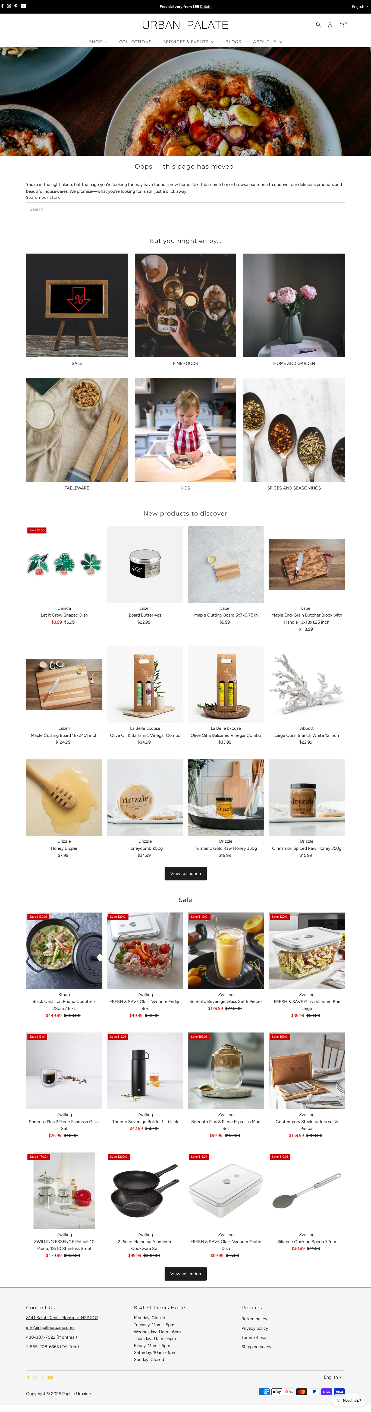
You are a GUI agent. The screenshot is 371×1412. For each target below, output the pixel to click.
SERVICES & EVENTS (186, 41)
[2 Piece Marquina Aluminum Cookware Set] (145, 1190)
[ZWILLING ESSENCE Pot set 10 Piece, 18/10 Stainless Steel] (64, 1190)
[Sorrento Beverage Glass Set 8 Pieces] (226, 950)
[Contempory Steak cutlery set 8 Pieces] (307, 1070)
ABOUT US (265, 41)
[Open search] (318, 25)
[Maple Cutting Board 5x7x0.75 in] (226, 564)
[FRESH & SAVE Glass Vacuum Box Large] (307, 950)
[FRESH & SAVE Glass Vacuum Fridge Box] (145, 950)
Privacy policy (254, 1328)
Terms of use (253, 1337)
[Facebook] (2, 6)
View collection (185, 873)
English (358, 6)
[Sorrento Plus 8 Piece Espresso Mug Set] (226, 1070)
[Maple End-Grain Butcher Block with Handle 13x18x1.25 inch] (307, 564)
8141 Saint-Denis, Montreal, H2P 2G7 (62, 1317)
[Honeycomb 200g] (145, 797)
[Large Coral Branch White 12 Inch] (307, 684)
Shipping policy (256, 1346)
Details (206, 6)
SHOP (96, 41)
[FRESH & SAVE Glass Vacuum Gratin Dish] (226, 1190)
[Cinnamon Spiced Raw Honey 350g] (307, 797)
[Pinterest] (16, 6)
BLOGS (233, 41)
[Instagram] (9, 6)
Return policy (254, 1318)
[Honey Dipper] (64, 797)
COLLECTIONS (135, 41)
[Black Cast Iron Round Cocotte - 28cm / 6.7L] (64, 950)
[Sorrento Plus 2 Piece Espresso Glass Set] (64, 1070)
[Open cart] (342, 25)
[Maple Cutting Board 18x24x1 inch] (64, 684)
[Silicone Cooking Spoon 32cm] (307, 1190)
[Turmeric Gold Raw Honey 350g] (226, 797)
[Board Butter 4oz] (145, 564)
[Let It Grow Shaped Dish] (64, 564)
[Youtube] (23, 6)
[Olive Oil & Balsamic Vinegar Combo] (145, 684)
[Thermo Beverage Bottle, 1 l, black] (145, 1070)
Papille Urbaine (76, 1393)
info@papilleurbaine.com (50, 1327)
